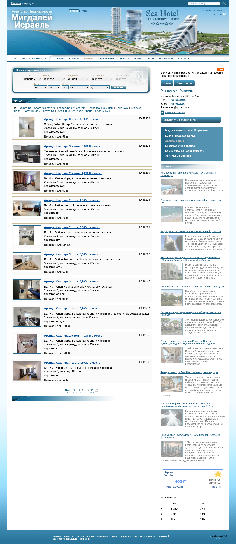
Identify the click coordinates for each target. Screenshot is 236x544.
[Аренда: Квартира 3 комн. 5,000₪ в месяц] (26, 262)
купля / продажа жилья (124, 536)
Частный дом (31, 110)
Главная (16, 3)
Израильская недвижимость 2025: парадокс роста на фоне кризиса (190, 436)
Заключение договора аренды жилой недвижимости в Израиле (191, 313)
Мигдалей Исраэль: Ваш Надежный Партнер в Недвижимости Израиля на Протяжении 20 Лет (187, 405)
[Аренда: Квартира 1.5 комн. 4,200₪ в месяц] (26, 344)
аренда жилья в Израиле (153, 536)
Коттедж (48, 110)
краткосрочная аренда (65, 539)
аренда (88, 58)
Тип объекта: (122, 75)
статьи (150, 58)
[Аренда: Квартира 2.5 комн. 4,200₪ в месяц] (26, 181)
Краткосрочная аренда (180, 145)
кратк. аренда (106, 58)
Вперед (92, 392)
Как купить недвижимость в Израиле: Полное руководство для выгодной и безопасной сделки (188, 342)
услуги (138, 58)
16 (92, 390)
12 (74, 390)
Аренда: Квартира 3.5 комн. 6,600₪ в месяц (73, 146)
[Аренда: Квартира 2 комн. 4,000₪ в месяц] (26, 235)
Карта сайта (215, 538)
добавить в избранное (212, 10)
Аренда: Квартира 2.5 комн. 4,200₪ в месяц (73, 173)
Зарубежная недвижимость (29, 58)
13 (79, 390)
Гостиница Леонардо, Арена (74, 110)
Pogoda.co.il (215, 487)
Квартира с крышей (100, 107)
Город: (46, 75)
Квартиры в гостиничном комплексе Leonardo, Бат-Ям (191, 231)
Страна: (27, 75)
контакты (218, 14)
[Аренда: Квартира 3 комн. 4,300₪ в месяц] (26, 371)
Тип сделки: (97, 75)
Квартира (25, 107)
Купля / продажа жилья (180, 135)
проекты (124, 58)
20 (77, 392)
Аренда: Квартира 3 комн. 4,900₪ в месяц (72, 119)
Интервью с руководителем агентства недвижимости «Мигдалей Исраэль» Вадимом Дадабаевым (190, 258)
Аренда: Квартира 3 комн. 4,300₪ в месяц (72, 362)
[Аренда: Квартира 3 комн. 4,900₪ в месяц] (26, 127)
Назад (68, 390)
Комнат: (38, 84)
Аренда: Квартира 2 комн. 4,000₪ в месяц (72, 227)
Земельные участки (178, 155)
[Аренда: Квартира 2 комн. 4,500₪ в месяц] (26, 208)
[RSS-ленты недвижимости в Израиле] (220, 69)
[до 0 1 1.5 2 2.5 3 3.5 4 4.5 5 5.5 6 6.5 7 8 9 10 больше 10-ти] (54, 86)
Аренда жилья (174, 140)
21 (81, 392)
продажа (74, 58)
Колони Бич (102, 110)
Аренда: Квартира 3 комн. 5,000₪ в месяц (72, 254)
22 (86, 392)
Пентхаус (122, 107)
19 (72, 392)
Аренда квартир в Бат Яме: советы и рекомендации (189, 372)
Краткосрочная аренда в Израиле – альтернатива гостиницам (188, 174)
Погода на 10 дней (173, 487)
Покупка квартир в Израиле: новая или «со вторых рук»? (192, 286)
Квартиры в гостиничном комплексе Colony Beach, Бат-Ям (192, 201)
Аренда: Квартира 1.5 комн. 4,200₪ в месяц (73, 335)
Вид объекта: (74, 75)
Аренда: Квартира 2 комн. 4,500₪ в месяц (72, 200)
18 (68, 392)
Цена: (65, 84)
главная (59, 58)
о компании (166, 58)
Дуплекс (136, 107)
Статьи (166, 166)
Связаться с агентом (175, 112)
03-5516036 (178, 99)
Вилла (16, 110)
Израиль (169, 472)
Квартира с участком (71, 107)
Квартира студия (44, 107)
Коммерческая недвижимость (184, 150)
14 (83, 390)
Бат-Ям (168, 475)
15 (87, 390)
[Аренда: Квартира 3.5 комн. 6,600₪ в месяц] (26, 154)
